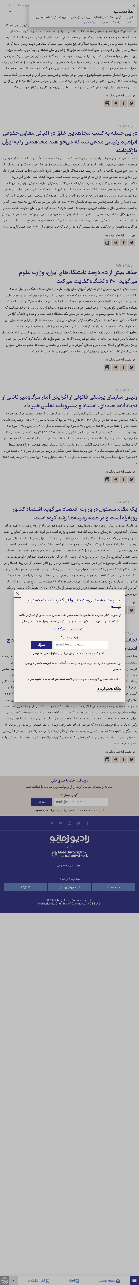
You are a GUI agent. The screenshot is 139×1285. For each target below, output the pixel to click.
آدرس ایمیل (69, 638)
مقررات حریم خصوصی (45, 653)
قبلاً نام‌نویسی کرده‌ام (109, 688)
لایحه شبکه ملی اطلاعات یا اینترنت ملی (50, 679)
